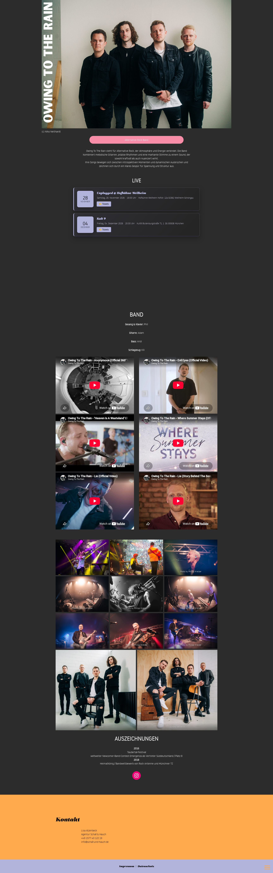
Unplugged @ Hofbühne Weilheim (121, 193)
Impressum (126, 866)
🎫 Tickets (104, 204)
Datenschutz (146, 866)
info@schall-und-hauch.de (95, 841)
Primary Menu (267, 867)
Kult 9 (101, 219)
